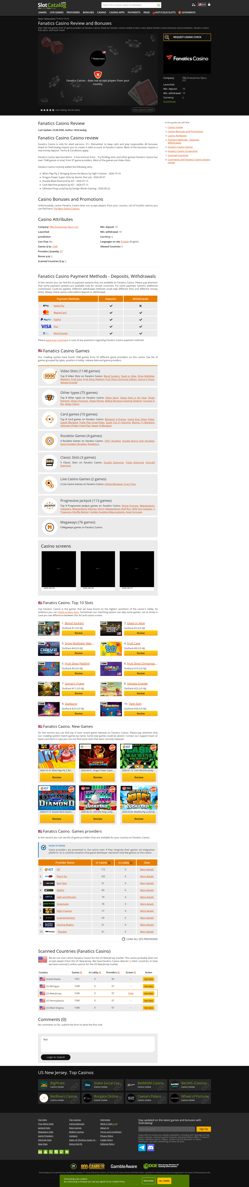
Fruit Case (76, 379)
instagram (56, 1150)
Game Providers (45, 1136)
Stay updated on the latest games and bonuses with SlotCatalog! (169, 1121)
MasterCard (60, 312)
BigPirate (57, 1083)
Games (42, 12)
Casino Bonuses (76, 1123)
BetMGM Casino (150, 1083)
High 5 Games (64, 911)
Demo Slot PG (75, 1144)
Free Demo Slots (46, 1123)
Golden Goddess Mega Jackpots (107, 512)
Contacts (73, 1136)
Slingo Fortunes (79, 400)
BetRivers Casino (63, 1096)
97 (61, 251)
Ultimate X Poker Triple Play (75, 425)
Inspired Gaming (66, 917)
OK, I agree (164, 1181)
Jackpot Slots (44, 1128)
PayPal (57, 319)
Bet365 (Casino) (193, 1083)
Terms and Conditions (111, 1132)
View (130, 993)
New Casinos (75, 1128)
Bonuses (88, 12)
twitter (51, 1150)
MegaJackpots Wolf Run (118, 508)
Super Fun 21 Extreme (118, 422)
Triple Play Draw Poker (91, 422)
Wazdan (62, 931)
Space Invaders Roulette (73, 444)
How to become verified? (143, 110)
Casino (101, 12)
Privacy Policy (106, 1136)
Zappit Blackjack (69, 422)
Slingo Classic (72, 404)
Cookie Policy (106, 1140)
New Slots (43, 1144)
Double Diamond (113, 462)
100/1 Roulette (112, 441)
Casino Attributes (177, 135)
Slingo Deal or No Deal (133, 397)
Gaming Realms (65, 924)
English (125, 241)
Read (147, 12)
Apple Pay (59, 305)
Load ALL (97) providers (142, 939)
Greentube (63, 904)
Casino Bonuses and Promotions (185, 131)
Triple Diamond (135, 462)
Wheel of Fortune (195, 1096)
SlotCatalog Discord (150, 1146)
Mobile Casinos (76, 1132)
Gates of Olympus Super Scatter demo (87, 1140)
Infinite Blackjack (113, 484)
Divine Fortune (130, 505)
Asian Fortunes (134, 512)
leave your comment (57, 340)
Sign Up (204, 1129)
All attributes (169, 101)
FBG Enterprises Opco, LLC (64, 227)
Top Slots (42, 1119)
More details (147, 869)
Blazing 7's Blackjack (143, 422)
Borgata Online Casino (108, 1096)
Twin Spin (135, 704)
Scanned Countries (178, 155)
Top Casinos (75, 1119)
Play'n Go (62, 876)
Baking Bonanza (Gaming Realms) (123, 400)
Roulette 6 (93, 444)
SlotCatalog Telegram (142, 1146)
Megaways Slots (45, 1132)
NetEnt (60, 890)
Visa (56, 326)
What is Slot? (108, 1123)
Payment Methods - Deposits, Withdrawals (184, 141)
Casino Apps (116, 12)
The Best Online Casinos (66, 208)
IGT (58, 869)
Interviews (105, 1119)
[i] (108, 862)
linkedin (40, 1150)
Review (79, 633)
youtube (45, 1150)
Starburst (71, 704)
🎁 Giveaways (186, 12)
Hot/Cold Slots (165, 12)
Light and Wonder (66, 897)
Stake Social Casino (108, 1083)
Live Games (56, 12)
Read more (149, 1181)
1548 (54, 246)
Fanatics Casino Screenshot (183, 151)
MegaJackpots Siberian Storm (88, 508)
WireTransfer (61, 333)
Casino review (175, 127)
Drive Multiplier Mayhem (81, 643)
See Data (148, 979)
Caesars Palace (149, 1096)
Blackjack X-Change (115, 419)
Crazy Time (130, 484)
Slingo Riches (96, 400)
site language (199, 4)
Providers (73, 12)
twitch (61, 1150)
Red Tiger (62, 883)
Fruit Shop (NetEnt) (93, 379)
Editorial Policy (107, 1144)
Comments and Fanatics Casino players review (189, 161)
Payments (134, 12)
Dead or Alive (128, 376)
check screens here (68, 612)
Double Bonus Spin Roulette (138, 441)
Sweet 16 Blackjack (102, 425)
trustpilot (67, 1150)
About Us (104, 1128)
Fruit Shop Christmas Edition (121, 379)
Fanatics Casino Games (180, 147)
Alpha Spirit (112, 397)
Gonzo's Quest (146, 379)
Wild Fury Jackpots (142, 508)
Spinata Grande (68, 382)
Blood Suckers (112, 376)
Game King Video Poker (141, 419)
